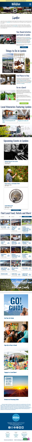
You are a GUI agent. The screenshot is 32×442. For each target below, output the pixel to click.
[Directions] (19, 229)
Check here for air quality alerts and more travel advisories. (16, 0)
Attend (16, 436)
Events (16, 433)
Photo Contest (16, 434)
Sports (24, 436)
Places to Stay (7, 433)
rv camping (22, 83)
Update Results (26, 216)
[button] (26, 438)
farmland (8, 22)
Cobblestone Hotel (23, 80)
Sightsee (7, 436)
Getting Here (8, 435)
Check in (17, 99)
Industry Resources (24, 433)
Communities (16, 435)
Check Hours (22, 423)
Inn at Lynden (15, 25)
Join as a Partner (24, 434)
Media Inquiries (24, 435)
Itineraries (7, 434)
